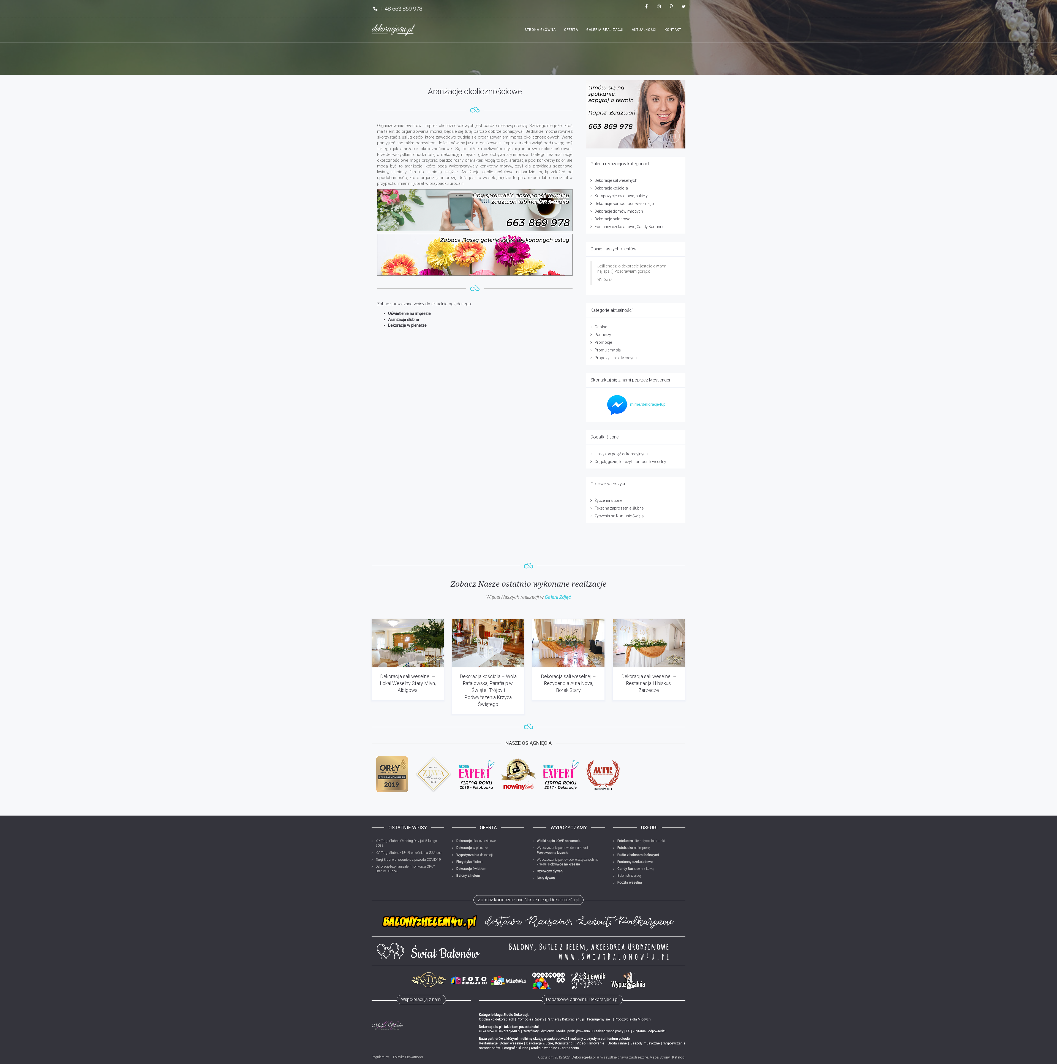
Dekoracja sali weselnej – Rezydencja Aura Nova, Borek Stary (568, 683)
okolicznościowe (476, 841)
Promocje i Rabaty (530, 1019)
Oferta (571, 30)
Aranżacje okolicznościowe (475, 91)
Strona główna (540, 30)
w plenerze (471, 848)
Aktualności (644, 30)
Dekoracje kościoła (611, 188)
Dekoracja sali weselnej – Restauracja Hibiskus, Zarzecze (648, 683)
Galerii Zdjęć (558, 597)
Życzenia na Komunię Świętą (619, 516)
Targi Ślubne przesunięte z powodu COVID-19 (408, 860)
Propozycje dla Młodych (616, 358)
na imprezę (633, 848)
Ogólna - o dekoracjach (496, 1019)
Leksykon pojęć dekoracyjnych (621, 454)
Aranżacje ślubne (403, 319)
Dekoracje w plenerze (407, 325)
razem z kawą (635, 869)
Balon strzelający (629, 876)
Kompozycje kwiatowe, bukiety (621, 196)
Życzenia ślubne (608, 500)
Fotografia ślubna (515, 1048)
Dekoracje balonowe (612, 219)
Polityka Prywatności (408, 1057)
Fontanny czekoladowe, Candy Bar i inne (629, 226)
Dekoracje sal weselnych (616, 180)
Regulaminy (380, 1057)
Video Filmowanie (590, 1043)
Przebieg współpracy (607, 1031)
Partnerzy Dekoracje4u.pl (566, 1019)
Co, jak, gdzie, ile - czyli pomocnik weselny (630, 461)
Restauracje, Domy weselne (501, 1043)
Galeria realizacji (604, 30)
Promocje (603, 342)
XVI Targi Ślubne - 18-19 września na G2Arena (409, 853)
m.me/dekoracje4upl (648, 404)
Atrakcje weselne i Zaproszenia (555, 1048)
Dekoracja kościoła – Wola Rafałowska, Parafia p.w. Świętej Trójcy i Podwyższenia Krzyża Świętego (488, 690)
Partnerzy (603, 334)
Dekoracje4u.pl (584, 1057)
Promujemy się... (599, 1019)
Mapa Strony (660, 1057)
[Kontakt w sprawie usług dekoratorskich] (635, 114)
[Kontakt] (475, 210)
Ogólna (601, 327)
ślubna (469, 862)
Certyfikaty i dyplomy (538, 1031)
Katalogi (678, 1057)
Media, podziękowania (573, 1031)
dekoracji (474, 855)
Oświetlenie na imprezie (409, 313)
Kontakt (673, 30)
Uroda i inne (617, 1043)
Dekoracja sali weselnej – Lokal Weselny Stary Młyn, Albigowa (408, 683)
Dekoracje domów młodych (619, 211)
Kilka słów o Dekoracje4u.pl (499, 1031)
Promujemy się (608, 350)
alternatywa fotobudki (641, 841)
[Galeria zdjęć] (475, 255)
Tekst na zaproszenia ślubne (619, 508)
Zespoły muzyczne (645, 1043)
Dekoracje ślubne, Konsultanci (549, 1043)
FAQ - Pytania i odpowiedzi (646, 1031)
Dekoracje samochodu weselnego (624, 203)
